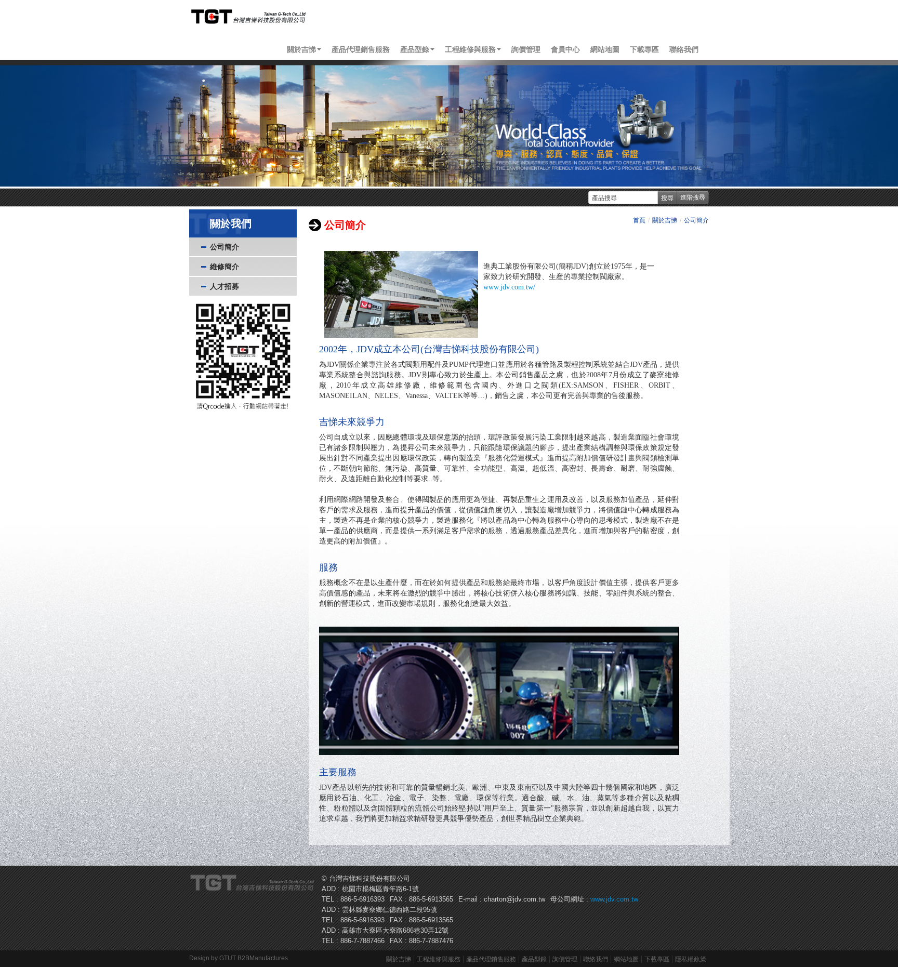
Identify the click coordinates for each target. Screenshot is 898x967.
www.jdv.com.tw (613, 899)
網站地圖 (604, 49)
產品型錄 (534, 959)
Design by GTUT (212, 958)
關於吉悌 (664, 220)
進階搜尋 (692, 197)
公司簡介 (224, 247)
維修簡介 (224, 266)
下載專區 (644, 49)
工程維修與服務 (438, 959)
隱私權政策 (690, 959)
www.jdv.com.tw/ (509, 287)
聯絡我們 (683, 49)
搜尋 (667, 197)
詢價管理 (525, 49)
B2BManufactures (262, 958)
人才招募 (224, 286)
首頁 (639, 220)
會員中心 (565, 49)
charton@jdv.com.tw (514, 899)
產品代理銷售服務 (361, 49)
